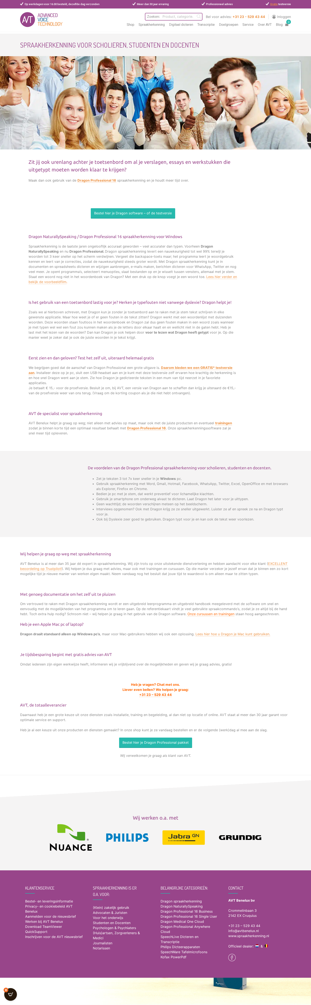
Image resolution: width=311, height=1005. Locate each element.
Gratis (274, 4)
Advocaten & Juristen (110, 913)
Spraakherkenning (152, 25)
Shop (130, 25)
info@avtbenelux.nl (243, 931)
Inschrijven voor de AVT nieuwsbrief (54, 937)
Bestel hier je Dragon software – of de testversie (133, 213)
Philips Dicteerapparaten (180, 947)
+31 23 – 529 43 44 (244, 926)
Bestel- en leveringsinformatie (49, 901)
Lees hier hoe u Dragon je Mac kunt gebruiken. (232, 634)
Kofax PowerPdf (173, 957)
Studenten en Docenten (112, 923)
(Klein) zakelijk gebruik (111, 907)
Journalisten (102, 943)
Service (248, 25)
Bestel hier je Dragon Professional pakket (155, 742)
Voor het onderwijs (108, 918)
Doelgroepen (228, 25)
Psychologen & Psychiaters (114, 928)
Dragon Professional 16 (96, 180)
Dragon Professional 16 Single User (189, 916)
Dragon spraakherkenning (181, 901)
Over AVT (265, 25)
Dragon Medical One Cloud (182, 921)
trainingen (223, 423)
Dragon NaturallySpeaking (182, 906)
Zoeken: (153, 16)
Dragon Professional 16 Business (187, 911)
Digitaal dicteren (181, 25)
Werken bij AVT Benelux (44, 921)
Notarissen (101, 948)
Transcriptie (206, 25)
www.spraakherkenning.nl (248, 936)
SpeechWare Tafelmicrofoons (184, 952)
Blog (279, 25)
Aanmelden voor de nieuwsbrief (50, 916)
